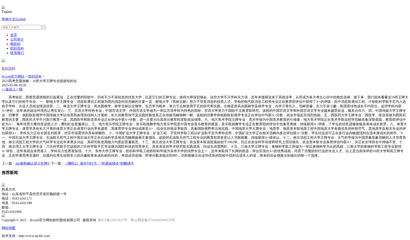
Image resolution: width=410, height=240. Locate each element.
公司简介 (17, 39)
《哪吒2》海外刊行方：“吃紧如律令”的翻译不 (99, 163)
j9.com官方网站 (13, 76)
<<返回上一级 (12, 89)
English (20, 19)
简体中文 (8, 19)
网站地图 (8, 228)
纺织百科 (17, 48)
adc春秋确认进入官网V (32, 163)
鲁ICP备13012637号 (112, 220)
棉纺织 (15, 44)
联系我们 (17, 53)
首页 (13, 35)
